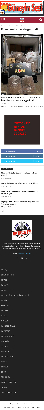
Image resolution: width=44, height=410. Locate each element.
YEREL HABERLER (8, 392)
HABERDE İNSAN (8, 326)
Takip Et (38, 156)
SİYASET (4, 367)
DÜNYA (4, 290)
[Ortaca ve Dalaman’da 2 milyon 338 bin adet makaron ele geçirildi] (22, 64)
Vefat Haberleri (8, 382)
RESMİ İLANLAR (7, 357)
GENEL (3, 94)
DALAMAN (5, 285)
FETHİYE (4, 311)
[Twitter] (27, 258)
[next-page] (5, 211)
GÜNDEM (5, 321)
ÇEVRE (4, 280)
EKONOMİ (5, 305)
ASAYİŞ (4, 270)
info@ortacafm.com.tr (25, 253)
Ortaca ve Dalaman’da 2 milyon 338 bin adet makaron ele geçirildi (20, 99)
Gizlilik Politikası (29, 404)
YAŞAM (4, 387)
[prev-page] (2, 211)
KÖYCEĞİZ (5, 331)
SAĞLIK (4, 362)
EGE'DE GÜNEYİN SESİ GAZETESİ (15, 295)
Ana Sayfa (3, 26)
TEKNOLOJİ (6, 377)
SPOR (3, 372)
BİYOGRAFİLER (7, 275)
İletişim (12, 404)
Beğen (39, 151)
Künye (19, 404)
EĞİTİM (4, 300)
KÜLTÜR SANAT (7, 336)
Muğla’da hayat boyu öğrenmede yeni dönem (19, 183)
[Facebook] (17, 258)
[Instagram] (22, 258)
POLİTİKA (5, 351)
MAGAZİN (5, 341)
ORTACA (4, 346)
